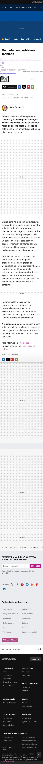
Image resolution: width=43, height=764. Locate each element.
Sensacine (26, 687)
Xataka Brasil (7, 741)
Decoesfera (7, 722)
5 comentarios (10, 87)
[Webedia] (37, 1)
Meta (16, 39)
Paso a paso (7, 609)
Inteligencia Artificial (30, 632)
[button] (16, 107)
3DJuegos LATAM (28, 737)
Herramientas (27, 614)
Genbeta (14, 354)
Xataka (5, 672)
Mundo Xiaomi (8, 685)
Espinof (25, 691)
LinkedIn (4, 589)
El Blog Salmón (27, 718)
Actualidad (26, 609)
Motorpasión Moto (29, 706)
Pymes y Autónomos (30, 722)
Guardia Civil (25, 39)
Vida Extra (26, 675)
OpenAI (7, 39)
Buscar (40, 649)
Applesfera (7, 679)
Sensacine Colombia (29, 744)
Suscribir (35, 566)
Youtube (22, 584)
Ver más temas (10, 640)
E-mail (32, 87)
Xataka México (8, 737)
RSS (32, 584)
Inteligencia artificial (10, 614)
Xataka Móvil (7, 675)
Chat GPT (23, 548)
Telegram (27, 584)
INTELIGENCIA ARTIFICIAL (26, 8)
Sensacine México (29, 741)
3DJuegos (26, 672)
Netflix (24, 627)
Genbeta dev (27, 618)
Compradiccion (8, 725)
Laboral (25, 623)
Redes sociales (8, 623)
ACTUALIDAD (7, 8)
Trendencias (7, 718)
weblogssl (24, 343)
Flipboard (28, 87)
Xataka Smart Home (10, 682)
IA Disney (34, 548)
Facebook (19, 87)
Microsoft (37, 39)
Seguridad (7, 618)
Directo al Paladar (9, 703)
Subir (34, 659)
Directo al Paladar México (9, 748)
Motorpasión (27, 703)
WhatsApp (7, 632)
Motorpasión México (30, 747)
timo (4, 627)
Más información (8, 762)
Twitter (24, 87)
